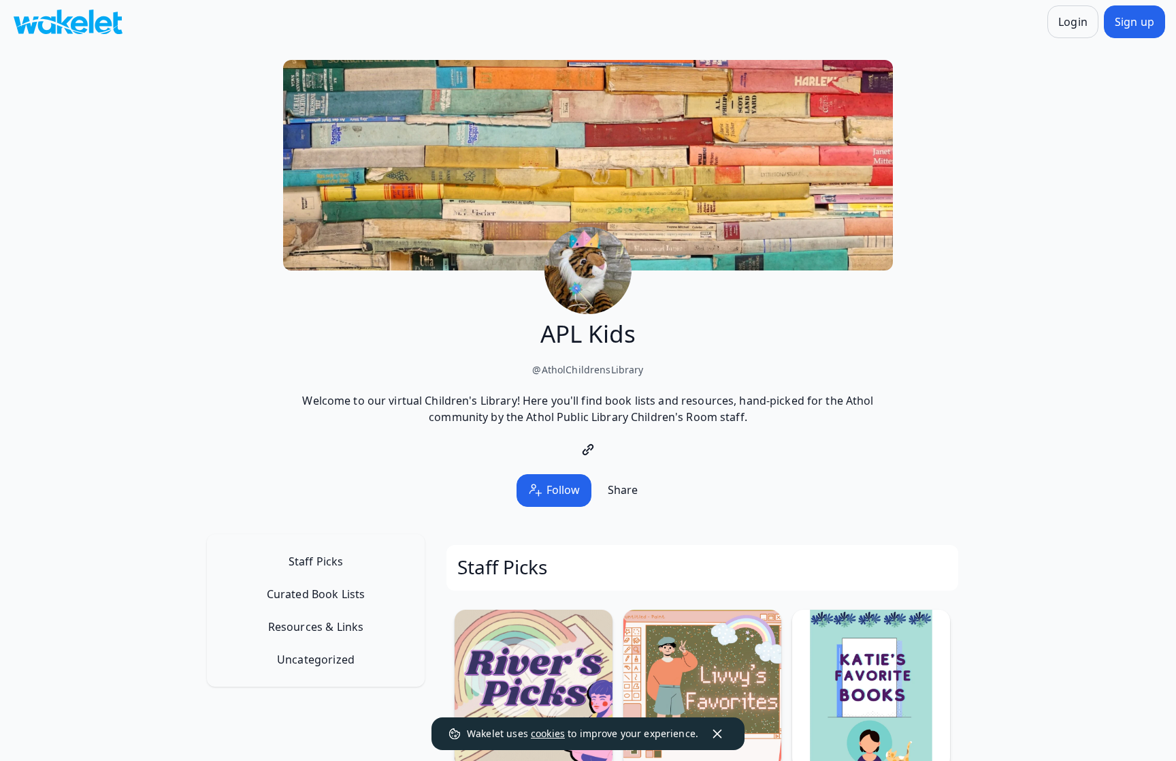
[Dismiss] (717, 734)
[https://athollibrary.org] (588, 449)
